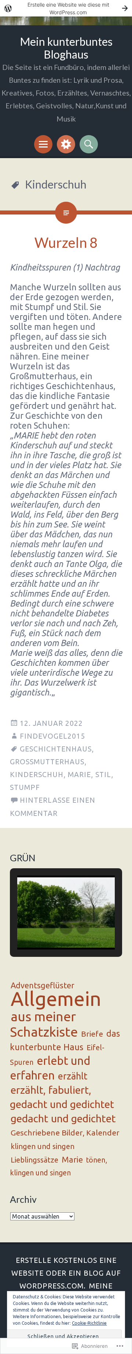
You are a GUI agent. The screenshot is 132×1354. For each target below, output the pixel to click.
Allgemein (56, 999)
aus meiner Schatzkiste (44, 1024)
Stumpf (25, 787)
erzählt (72, 1076)
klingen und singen (42, 1146)
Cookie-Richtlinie (89, 1323)
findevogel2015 (52, 736)
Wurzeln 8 (66, 242)
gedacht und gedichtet (63, 1118)
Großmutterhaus (47, 762)
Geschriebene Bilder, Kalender (65, 1132)
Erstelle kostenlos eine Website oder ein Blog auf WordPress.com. (66, 1273)
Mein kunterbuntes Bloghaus (66, 48)
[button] (49, 928)
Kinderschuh (36, 775)
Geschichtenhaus (56, 749)
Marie (79, 775)
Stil (103, 775)
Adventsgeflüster (42, 985)
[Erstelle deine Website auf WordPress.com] (66, 8)
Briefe (92, 1033)
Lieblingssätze (34, 1160)
